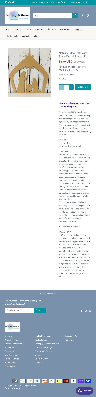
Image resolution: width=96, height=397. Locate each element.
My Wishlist (10, 347)
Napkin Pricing (41, 340)
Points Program (41, 359)
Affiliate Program (12, 340)
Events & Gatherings (43, 347)
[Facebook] (6, 2)
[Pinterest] (13, 2)
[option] (29, 72)
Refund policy (10, 362)
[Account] (83, 15)
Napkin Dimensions (43, 336)
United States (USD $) (79, 2)
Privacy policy (10, 366)
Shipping (8, 336)
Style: (61, 74)
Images (38, 355)
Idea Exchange (11, 355)
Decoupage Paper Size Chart (47, 343)
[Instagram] (9, 2)
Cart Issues (9, 351)
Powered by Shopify (12, 388)
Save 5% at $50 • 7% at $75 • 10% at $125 (48, 2)
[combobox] (53, 15)
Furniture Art (70, 340)
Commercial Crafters (43, 351)
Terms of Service (12, 359)
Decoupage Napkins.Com (28, 385)
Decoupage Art (71, 336)
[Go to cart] (88, 15)
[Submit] (75, 15)
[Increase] (71, 87)
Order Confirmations (13, 343)
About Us (39, 362)
